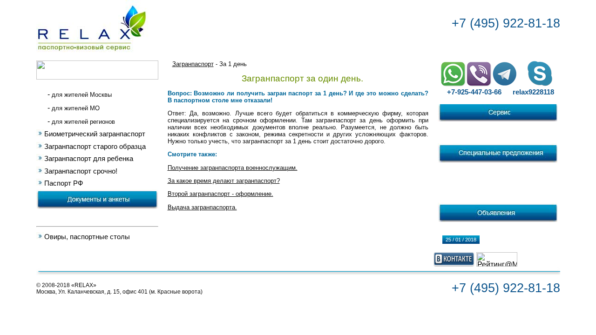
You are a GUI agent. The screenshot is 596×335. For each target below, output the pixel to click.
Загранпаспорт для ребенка (88, 158)
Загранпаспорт (193, 63)
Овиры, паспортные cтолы (87, 237)
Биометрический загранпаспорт (94, 134)
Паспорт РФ (63, 183)
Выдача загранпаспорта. (202, 207)
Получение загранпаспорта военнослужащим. (233, 167)
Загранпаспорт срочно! (80, 171)
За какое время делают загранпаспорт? (224, 180)
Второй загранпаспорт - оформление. (220, 193)
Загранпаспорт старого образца (95, 146)
